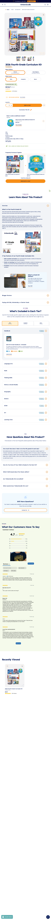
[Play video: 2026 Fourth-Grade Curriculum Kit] (22, 241)
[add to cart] (43, 121)
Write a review (30, 563)
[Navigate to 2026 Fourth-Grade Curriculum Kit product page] (14, 676)
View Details (19, 124)
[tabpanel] (18, 606)
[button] (7, 105)
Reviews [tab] (6, 564)
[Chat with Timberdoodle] (48, 917)
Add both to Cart (25, 181)
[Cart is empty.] (48, 4)
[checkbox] (13, 571)
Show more (18, 643)
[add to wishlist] (44, 105)
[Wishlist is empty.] (45, 4)
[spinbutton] (9, 105)
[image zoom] (25, 34)
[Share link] (44, 15)
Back (8, 9)
